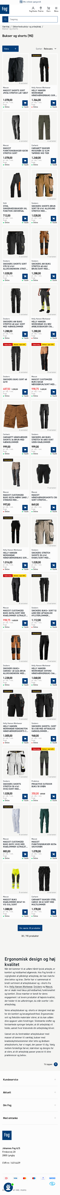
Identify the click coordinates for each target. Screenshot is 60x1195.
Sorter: (39, 48)
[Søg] (5, 19)
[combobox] (33, 19)
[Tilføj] (25, 103)
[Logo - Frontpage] (14, 9)
